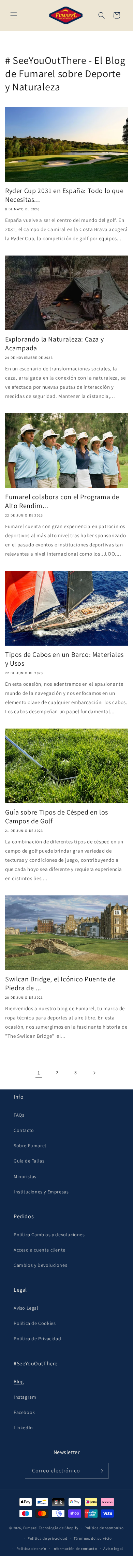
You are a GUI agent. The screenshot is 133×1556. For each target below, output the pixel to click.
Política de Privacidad (37, 1338)
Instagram (25, 1397)
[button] (13, 15)
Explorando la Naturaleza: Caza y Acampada (54, 343)
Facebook (24, 1412)
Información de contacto (75, 1548)
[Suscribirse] (100, 1471)
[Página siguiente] (94, 1072)
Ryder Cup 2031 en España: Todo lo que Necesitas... (64, 195)
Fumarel (30, 1527)
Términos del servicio (93, 1538)
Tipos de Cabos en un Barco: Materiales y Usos (64, 659)
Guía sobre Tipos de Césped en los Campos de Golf (56, 816)
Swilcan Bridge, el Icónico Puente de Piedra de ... (60, 983)
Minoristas (25, 1176)
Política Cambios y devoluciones (49, 1234)
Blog (19, 1381)
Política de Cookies (35, 1323)
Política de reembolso (104, 1527)
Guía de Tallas (29, 1161)
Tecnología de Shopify (58, 1527)
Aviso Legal (26, 1308)
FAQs (19, 1115)
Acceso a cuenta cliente (39, 1250)
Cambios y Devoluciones (40, 1265)
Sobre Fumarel (30, 1145)
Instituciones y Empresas (41, 1192)
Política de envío (31, 1548)
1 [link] (39, 1072)
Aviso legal (113, 1548)
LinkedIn (23, 1427)
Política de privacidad (47, 1538)
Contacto (24, 1130)
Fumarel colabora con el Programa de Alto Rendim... (62, 501)
